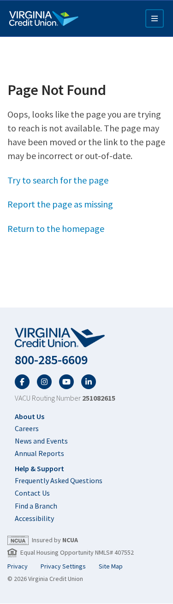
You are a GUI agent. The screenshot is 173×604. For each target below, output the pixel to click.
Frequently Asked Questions (58, 480)
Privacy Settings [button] (63, 566)
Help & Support (39, 468)
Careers (27, 428)
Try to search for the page (57, 180)
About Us (29, 416)
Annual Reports (39, 453)
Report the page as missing (60, 204)
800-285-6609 (51, 360)
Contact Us (32, 492)
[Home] (43, 18)
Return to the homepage (55, 228)
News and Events (41, 440)
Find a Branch (36, 505)
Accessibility (34, 518)
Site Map (111, 566)
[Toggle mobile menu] (154, 18)
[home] (86, 338)
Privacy (17, 566)
